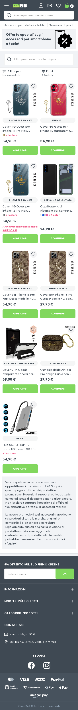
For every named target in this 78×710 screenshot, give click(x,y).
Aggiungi (20, 150)
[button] (20, 135)
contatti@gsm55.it (22, 634)
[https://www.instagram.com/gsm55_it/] (46, 665)
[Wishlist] (58, 5)
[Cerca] (9, 15)
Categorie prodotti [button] (21, 613)
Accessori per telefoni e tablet (25, 25)
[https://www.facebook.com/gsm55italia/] (31, 665)
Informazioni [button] (15, 589)
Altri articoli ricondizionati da (20, 228)
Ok (65, 573)
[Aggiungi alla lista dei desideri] (33, 86)
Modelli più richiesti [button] (21, 601)
